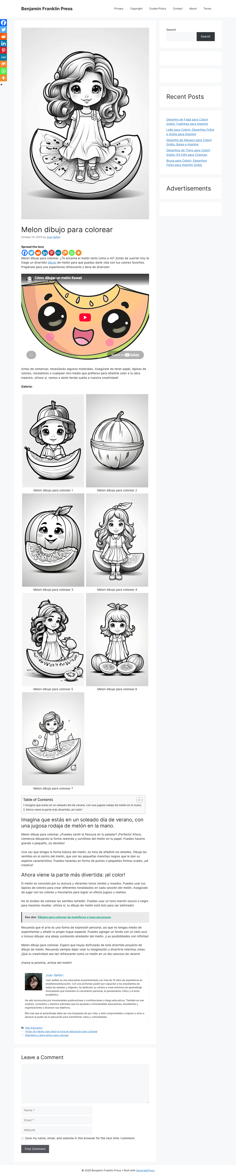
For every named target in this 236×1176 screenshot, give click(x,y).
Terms (207, 8)
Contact (177, 8)
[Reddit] (38, 253)
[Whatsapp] (72, 253)
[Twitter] (31, 253)
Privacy (118, 8)
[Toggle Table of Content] (138, 800)
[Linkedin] (45, 253)
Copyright (136, 8)
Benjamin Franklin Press (47, 8)
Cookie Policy (157, 8)
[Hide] (1, 84)
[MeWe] (58, 253)
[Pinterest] (52, 253)
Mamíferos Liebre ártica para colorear (47, 1035)
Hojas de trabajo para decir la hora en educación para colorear (61, 1031)
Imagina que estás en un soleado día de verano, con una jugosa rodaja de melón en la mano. (83, 805)
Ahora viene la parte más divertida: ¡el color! (54, 809)
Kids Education (34, 1027)
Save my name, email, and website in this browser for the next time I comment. (80, 1138)
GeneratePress (145, 1170)
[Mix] (65, 253)
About (193, 8)
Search (171, 29)
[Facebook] (25, 253)
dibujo (52, 262)
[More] (78, 253)
